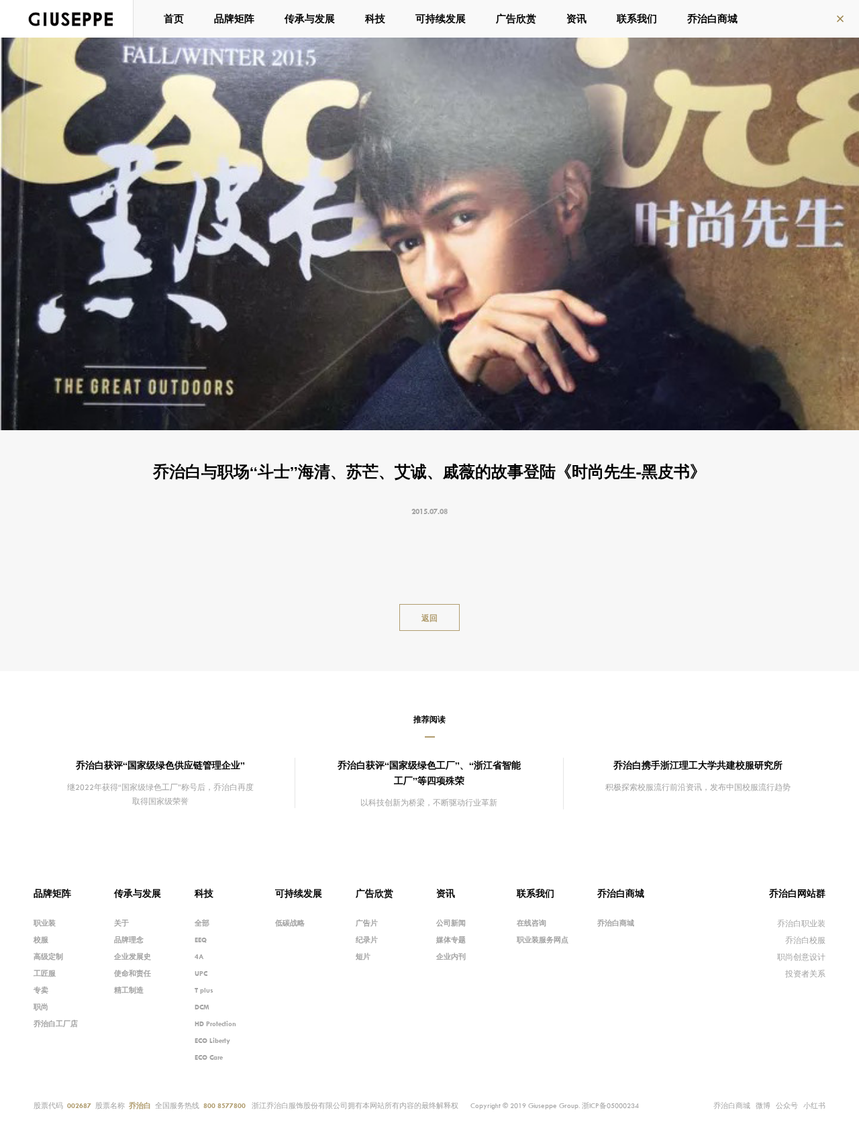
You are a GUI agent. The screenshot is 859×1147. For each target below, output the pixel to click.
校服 (41, 939)
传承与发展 (310, 18)
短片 (363, 956)
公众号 (787, 1105)
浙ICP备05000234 (610, 1105)
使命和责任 (132, 973)
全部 (202, 923)
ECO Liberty (212, 1040)
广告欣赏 (516, 18)
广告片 (367, 923)
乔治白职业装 (801, 923)
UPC (201, 973)
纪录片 (367, 939)
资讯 (576, 18)
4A (199, 956)
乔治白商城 (712, 18)
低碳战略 (290, 923)
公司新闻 (451, 923)
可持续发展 (440, 18)
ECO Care (209, 1057)
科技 (375, 18)
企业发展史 (132, 956)
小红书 (814, 1105)
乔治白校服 (805, 940)
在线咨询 (531, 923)
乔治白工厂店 (56, 1023)
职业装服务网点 (542, 939)
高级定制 (48, 956)
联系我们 (637, 18)
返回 (429, 618)
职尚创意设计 (801, 957)
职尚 (41, 1006)
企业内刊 (451, 956)
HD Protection (215, 1023)
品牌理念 (129, 939)
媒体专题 (451, 939)
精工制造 (129, 990)
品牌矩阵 (234, 18)
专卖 (41, 990)
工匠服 (45, 973)
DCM (202, 1006)
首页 (174, 18)
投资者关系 (805, 973)
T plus (204, 990)
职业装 (45, 923)
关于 (121, 923)
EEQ (201, 939)
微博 (763, 1105)
